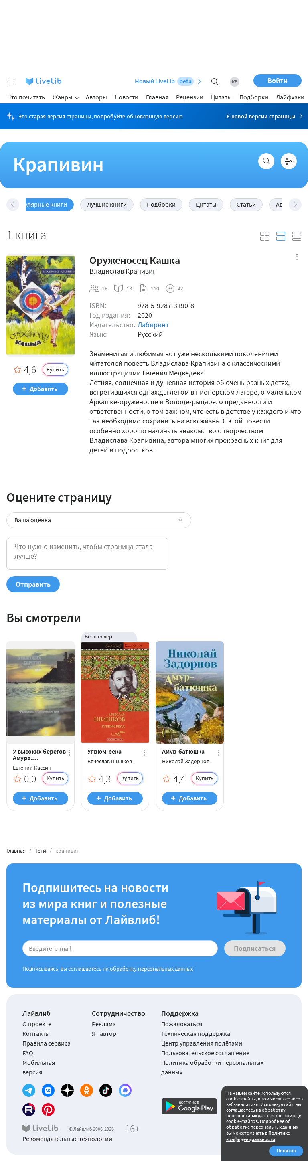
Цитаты (221, 97)
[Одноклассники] (86, 1090)
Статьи (246, 204)
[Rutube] (28, 1109)
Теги (40, 850)
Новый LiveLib (163, 81)
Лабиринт (153, 324)
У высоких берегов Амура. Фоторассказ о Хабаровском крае (39, 754)
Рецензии (189, 97)
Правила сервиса (46, 1043)
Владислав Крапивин (123, 271)
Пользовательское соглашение (205, 1053)
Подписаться (255, 948)
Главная (157, 97)
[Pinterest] (48, 1109)
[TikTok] (105, 1090)
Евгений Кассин (32, 767)
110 (155, 288)
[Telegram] (28, 1090)
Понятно (286, 1150)
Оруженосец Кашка (134, 260)
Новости (126, 97)
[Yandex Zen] (67, 1090)
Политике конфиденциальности (258, 1136)
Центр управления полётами (201, 1043)
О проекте (36, 1024)
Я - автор (104, 1033)
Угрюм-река (104, 751)
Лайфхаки (290, 97)
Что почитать (26, 97)
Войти (277, 80)
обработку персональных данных (151, 968)
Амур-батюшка (183, 751)
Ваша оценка (32, 520)
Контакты (36, 1033)
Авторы (96, 97)
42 (180, 288)
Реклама (104, 1024)
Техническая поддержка (195, 1033)
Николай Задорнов (185, 761)
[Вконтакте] (48, 1090)
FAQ (27, 1053)
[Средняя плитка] (265, 236)
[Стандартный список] (281, 236)
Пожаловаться (181, 1024)
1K (105, 288)
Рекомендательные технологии (67, 1139)
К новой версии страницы (261, 116)
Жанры (63, 97)
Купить (55, 369)
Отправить (33, 584)
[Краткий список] (297, 236)
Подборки (253, 97)
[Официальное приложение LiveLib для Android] (189, 1106)
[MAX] (125, 1090)
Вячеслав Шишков (109, 761)
